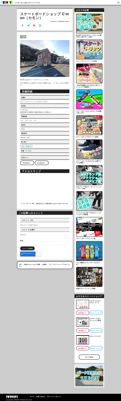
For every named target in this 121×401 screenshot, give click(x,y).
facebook (22, 25)
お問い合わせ (40, 396)
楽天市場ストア (83, 313)
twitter (28, 25)
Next (66, 57)
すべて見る (89, 357)
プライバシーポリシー (54, 396)
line (40, 25)
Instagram (40, 163)
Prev (23, 57)
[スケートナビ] (7, 2)
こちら (54, 203)
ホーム (32, 396)
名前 (21, 240)
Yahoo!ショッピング (96, 313)
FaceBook (26, 163)
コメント (23, 234)
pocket (34, 25)
